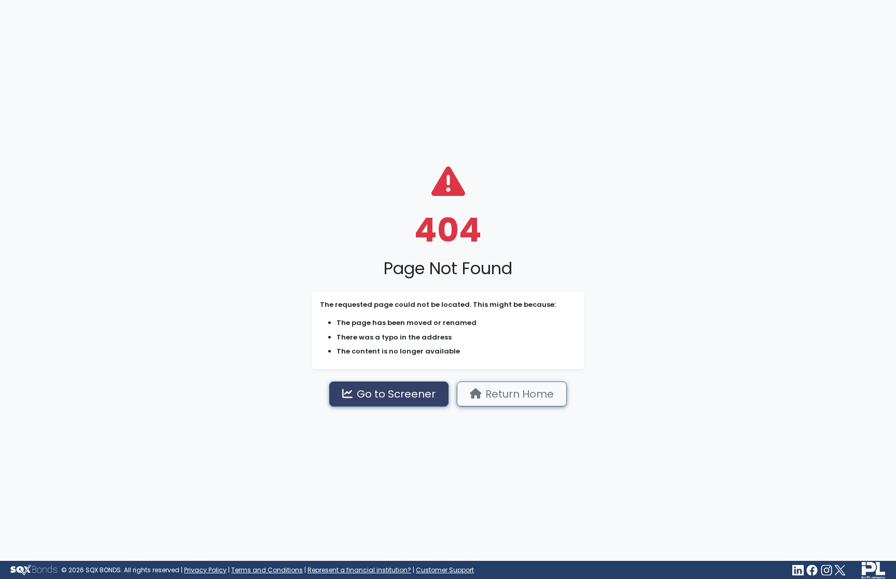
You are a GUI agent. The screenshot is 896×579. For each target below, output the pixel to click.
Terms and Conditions (267, 570)
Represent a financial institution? (359, 570)
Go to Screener (396, 394)
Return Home (519, 394)
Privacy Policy (205, 570)
